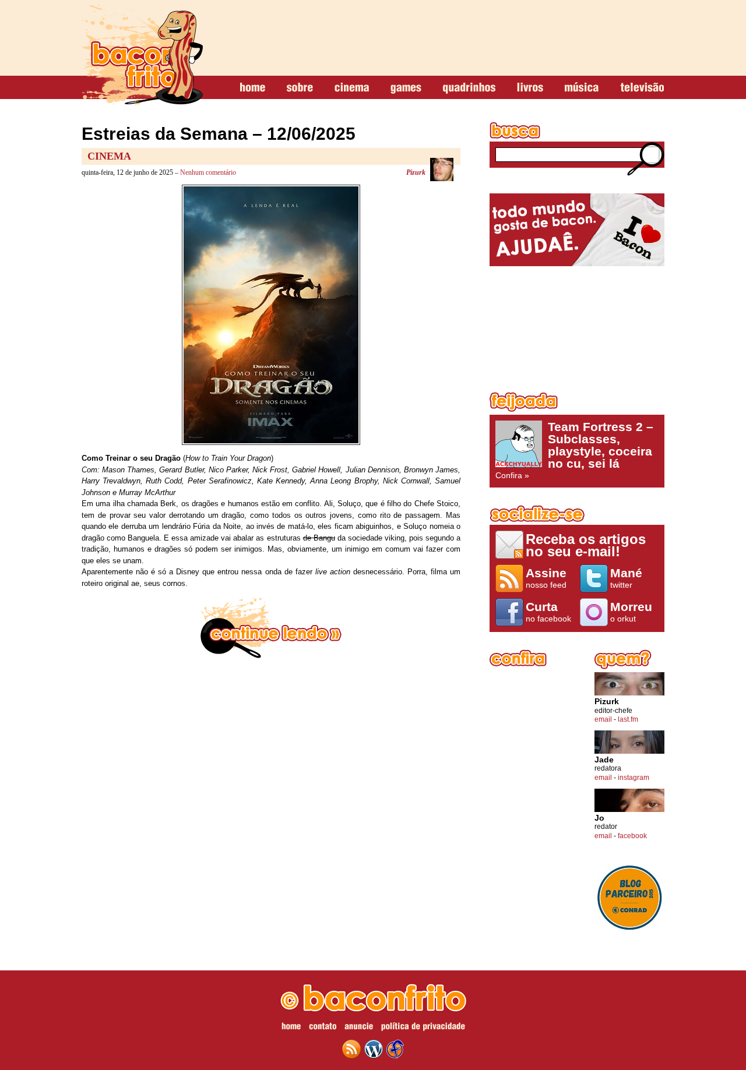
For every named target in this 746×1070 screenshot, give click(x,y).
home (252, 88)
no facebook (548, 611)
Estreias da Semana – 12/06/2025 (219, 133)
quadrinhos (469, 88)
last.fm (628, 719)
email (603, 719)
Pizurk (415, 172)
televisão (642, 88)
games (405, 88)
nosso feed (546, 577)
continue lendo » (271, 628)
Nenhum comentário (208, 172)
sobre (300, 88)
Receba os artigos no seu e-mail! (586, 545)
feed (351, 1049)
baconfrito (142, 54)
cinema (352, 88)
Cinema (109, 156)
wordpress (373, 1049)
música (582, 88)
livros (530, 88)
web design (395, 1049)
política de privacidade (423, 1028)
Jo (599, 818)
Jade (604, 759)
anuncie (358, 1028)
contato (322, 1028)
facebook (632, 836)
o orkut (631, 611)
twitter (626, 577)
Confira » (574, 450)
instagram (633, 778)
